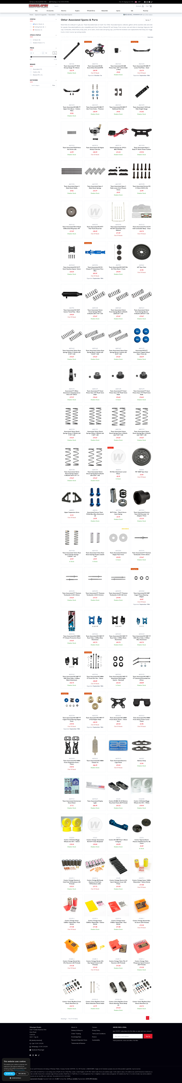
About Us (74, 1027)
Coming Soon (39, 27)
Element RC (37, 75)
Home (31, 15)
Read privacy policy (19, 1070)
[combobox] (93, 6)
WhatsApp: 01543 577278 (39, 1046)
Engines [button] (77, 10)
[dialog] (16, 1069)
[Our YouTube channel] (149, 2)
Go (55, 53)
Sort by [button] (148, 20)
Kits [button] (36, 10)
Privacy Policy (96, 1030)
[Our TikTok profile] (151, 2)
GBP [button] (139, 2)
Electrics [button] (63, 10)
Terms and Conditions (99, 1033)
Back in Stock (39, 24)
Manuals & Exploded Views (79, 1040)
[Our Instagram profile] (147, 2)
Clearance (38, 30)
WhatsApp (60, 2)
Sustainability (96, 1040)
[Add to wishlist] (77, 57)
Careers (94, 1027)
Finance (94, 1037)
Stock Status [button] (35, 35)
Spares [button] (118, 10)
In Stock (36, 40)
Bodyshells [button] (105, 10)
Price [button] (32, 48)
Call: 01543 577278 (37, 1043)
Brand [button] (32, 64)
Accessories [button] (50, 10)
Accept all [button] (9, 1073)
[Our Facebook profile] (145, 2)
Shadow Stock (39, 43)
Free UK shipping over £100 (126, 2)
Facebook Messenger (37, 1050)
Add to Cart (68, 57)
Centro (36, 72)
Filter (53, 85)
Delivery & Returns (77, 1030)
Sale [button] (132, 10)
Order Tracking (76, 1033)
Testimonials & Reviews (78, 1043)
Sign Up (148, 1036)
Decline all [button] (22, 1073)
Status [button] (32, 19)
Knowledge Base (76, 1037)
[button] (140, 6)
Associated (37, 69)
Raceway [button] (145, 10)
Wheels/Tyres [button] (91, 10)
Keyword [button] (34, 80)
